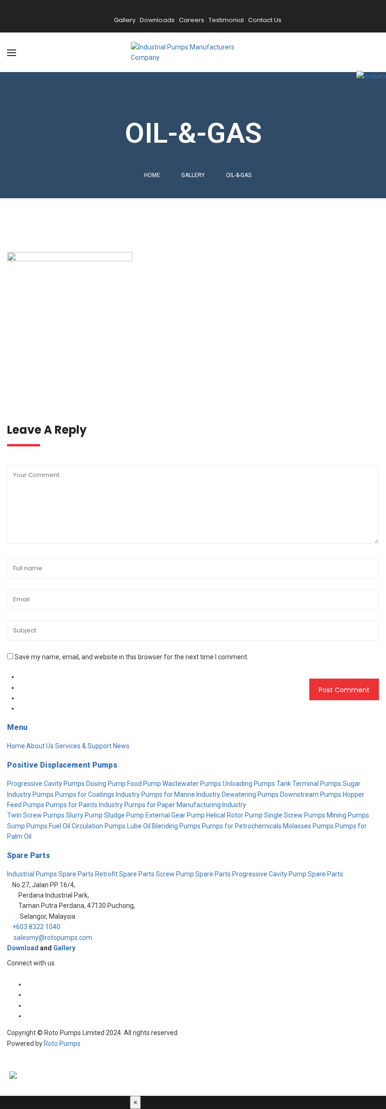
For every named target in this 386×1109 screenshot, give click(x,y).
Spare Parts (28, 855)
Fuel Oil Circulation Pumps (87, 826)
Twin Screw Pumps (35, 815)
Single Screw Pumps (294, 815)
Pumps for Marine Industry (180, 794)
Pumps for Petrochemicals (241, 826)
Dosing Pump (106, 783)
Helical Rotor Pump (234, 815)
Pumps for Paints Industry (84, 805)
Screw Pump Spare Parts (193, 874)
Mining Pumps (348, 815)
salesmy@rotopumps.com (53, 937)
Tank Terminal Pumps (308, 783)
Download (23, 948)
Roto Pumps (62, 1043)
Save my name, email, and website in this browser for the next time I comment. (132, 657)
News (121, 746)
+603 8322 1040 (36, 927)
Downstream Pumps (310, 794)
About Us (40, 746)
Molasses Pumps (308, 826)
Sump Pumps (27, 826)
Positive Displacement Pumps (62, 765)
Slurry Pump (84, 815)
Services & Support (83, 746)
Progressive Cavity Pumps (46, 783)
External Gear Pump (175, 815)
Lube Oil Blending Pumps (164, 826)
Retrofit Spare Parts (124, 874)
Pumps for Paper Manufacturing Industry (185, 805)
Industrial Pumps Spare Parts (50, 874)
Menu (17, 727)
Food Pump (144, 783)
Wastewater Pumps (191, 783)
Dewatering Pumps (250, 794)
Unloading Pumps (249, 783)
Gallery (64, 948)
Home (152, 175)
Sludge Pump (124, 815)
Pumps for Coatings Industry (97, 794)
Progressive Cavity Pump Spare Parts (287, 874)
